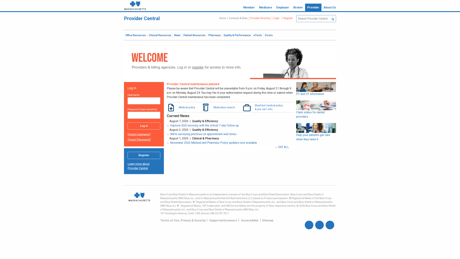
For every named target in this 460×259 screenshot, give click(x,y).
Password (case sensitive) (142, 109)
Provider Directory (260, 18)
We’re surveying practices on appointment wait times (203, 134)
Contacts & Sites (238, 18)
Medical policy (187, 107)
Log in (144, 126)
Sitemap (267, 220)
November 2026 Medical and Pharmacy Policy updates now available (213, 142)
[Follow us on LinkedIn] (330, 225)
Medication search (224, 107)
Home (222, 18)
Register (144, 155)
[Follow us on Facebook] (309, 225)
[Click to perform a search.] (333, 19)
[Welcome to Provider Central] (230, 62)
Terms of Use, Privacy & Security (183, 220)
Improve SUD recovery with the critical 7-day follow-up (204, 125)
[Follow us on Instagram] (319, 225)
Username (133, 95)
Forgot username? (139, 134)
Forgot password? (139, 139)
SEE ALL (283, 147)
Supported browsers (223, 220)
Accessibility (249, 220)
